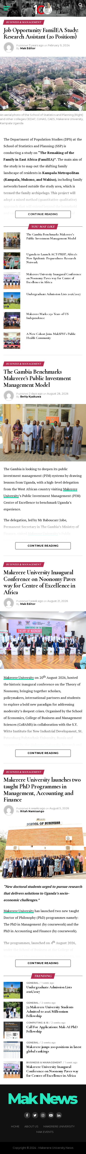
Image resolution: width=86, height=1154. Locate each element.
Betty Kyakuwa (30, 396)
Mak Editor (27, 48)
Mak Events (45, 1131)
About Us (31, 1126)
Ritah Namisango (32, 811)
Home (15, 1126)
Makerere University (19, 677)
